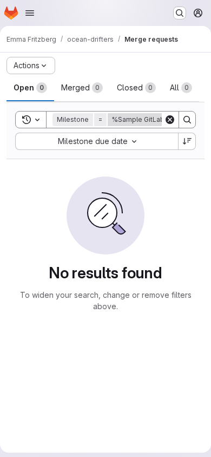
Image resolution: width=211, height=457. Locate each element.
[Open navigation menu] (29, 13)
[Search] (187, 119)
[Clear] (169, 119)
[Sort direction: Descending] (187, 141)
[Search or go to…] (179, 12)
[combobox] (96, 141)
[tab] (30, 87)
